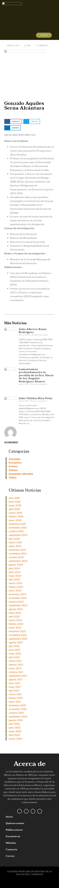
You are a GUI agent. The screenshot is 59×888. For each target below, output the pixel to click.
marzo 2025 (15, 542)
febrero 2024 (16, 586)
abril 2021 (14, 690)
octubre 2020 (16, 712)
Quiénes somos (15, 823)
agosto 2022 (16, 642)
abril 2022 (14, 657)
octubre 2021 (16, 672)
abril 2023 (14, 616)
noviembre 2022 (18, 635)
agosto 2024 (16, 564)
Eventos (13, 466)
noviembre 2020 (18, 709)
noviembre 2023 (18, 598)
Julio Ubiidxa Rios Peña (35, 398)
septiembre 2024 (18, 561)
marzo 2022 (15, 661)
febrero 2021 (16, 698)
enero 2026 (15, 520)
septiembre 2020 (18, 716)
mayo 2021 (15, 686)
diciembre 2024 (17, 549)
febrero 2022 (16, 664)
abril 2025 (14, 538)
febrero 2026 (16, 516)
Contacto (11, 850)
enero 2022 (15, 668)
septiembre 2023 (18, 605)
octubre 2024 (16, 557)
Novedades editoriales (21, 473)
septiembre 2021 (18, 675)
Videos (12, 477)
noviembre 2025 (18, 527)
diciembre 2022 (17, 631)
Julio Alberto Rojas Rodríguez (32, 331)
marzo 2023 (15, 620)
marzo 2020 (15, 738)
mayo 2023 (15, 612)
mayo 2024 (15, 575)
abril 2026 (14, 509)
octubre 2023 (16, 601)
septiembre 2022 (18, 638)
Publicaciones (14, 830)
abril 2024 (14, 579)
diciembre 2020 (17, 705)
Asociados (14, 459)
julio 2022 (14, 646)
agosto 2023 (16, 609)
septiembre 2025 (18, 535)
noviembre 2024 (18, 553)
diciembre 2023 (17, 594)
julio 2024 (14, 568)
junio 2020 (14, 727)
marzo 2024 (15, 583)
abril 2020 (14, 735)
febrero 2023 (16, 623)
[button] (26, 35)
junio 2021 (14, 683)
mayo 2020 (15, 731)
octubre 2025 (16, 531)
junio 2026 (14, 501)
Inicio (9, 817)
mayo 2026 (15, 505)
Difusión (11, 843)
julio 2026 (14, 498)
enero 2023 (15, 627)
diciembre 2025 (17, 523)
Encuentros (15, 462)
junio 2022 (14, 649)
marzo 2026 (15, 512)
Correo (10, 856)
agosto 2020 (16, 720)
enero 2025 (15, 546)
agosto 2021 (15, 679)
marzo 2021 (15, 694)
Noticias (13, 470)
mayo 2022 (15, 653)
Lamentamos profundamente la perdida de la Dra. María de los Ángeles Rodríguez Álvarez (36, 375)
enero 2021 (15, 701)
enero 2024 (15, 590)
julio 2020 (14, 723)
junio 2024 (14, 572)
